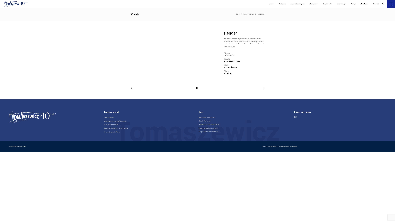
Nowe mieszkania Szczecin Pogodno (116, 128)
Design (245, 14)
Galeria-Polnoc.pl (204, 121)
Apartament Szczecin (111, 125)
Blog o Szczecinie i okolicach (208, 132)
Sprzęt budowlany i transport (208, 128)
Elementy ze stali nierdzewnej (209, 125)
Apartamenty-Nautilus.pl (207, 117)
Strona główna (109, 118)
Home (238, 14)
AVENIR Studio (21, 146)
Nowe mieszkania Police (112, 132)
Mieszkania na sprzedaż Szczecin (115, 121)
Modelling (252, 14)
